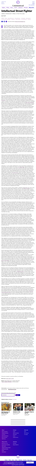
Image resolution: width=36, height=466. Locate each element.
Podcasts (2, 3)
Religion (3, 7)
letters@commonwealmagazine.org (20, 21)
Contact (14, 431)
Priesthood (23, 18)
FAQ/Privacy (4, 438)
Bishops (2, 18)
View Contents (14, 399)
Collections (20, 7)
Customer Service (15, 437)
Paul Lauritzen (3, 15)
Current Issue (3, 1)
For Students (26, 434)
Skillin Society (4, 446)
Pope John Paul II (17, 18)
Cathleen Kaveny (4, 414)
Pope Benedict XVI (11, 18)
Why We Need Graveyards (12, 389)
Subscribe (26, 7)
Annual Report (4, 451)
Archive (2, 2)
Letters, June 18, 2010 (10, 378)
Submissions (15, 434)
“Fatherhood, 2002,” (20, 271)
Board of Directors (4, 437)
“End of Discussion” (8, 380)
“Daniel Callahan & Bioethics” (6, 381)
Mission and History (5, 431)
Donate (33, 1)
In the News (3, 434)
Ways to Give (31, 7)
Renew (25, 431)
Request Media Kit (15, 444)
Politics (7, 7)
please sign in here (11, 462)
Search (33, 2)
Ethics (6, 18)
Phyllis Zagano (27, 414)
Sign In (33, 3)
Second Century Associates (6, 444)
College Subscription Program (6, 447)
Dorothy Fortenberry (16, 413)
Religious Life (28, 18)
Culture (15, 7)
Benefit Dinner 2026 (5, 443)
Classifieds (14, 443)
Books (11, 7)
